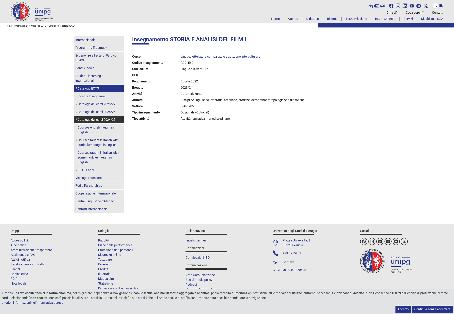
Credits (103, 269)
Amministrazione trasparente (31, 250)
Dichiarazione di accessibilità (118, 288)
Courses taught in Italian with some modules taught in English (98, 157)
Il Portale (104, 274)
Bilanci (15, 269)
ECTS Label (86, 170)
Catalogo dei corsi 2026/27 (96, 104)
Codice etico (19, 274)
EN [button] (441, 5)
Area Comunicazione (200, 275)
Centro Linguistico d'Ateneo (94, 201)
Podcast (191, 284)
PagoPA (103, 240)
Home (275, 19)
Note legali (18, 283)
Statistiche (105, 283)
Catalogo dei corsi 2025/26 (96, 112)
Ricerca (332, 19)
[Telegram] (418, 5)
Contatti (437, 12)
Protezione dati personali (115, 250)
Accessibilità (19, 240)
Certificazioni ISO (198, 257)
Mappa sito (106, 278)
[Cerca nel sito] (435, 5)
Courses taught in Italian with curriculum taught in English (98, 142)
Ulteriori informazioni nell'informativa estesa (32, 302)
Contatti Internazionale (91, 209)
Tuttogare (105, 259)
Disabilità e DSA (432, 19)
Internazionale (385, 19)
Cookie (103, 264)
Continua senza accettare (432, 309)
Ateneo (293, 19)
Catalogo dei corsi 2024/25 (96, 119)
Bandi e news (84, 68)
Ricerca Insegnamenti (93, 96)
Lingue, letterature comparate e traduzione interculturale (220, 56)
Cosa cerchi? (415, 12)
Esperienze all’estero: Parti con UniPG (96, 58)
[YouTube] (411, 5)
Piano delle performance (115, 245)
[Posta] (376, 5)
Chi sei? (392, 12)
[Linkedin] (405, 5)
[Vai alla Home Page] (32, 11)
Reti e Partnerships (88, 185)
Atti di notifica (20, 259)
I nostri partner (196, 240)
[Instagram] (398, 5)
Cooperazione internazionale (95, 193)
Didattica (312, 19)
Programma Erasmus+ (91, 47)
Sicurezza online (109, 255)
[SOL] (382, 5)
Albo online (18, 245)
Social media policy (199, 280)
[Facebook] (391, 5)
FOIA (14, 278)
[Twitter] (425, 5)
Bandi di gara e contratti (27, 264)
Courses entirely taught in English (96, 130)
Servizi (408, 19)
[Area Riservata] (371, 5)
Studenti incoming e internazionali (89, 78)
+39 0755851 (292, 253)
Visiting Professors (88, 178)
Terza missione (356, 19)
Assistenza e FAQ (23, 255)
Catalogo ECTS (88, 88)
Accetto (403, 309)
